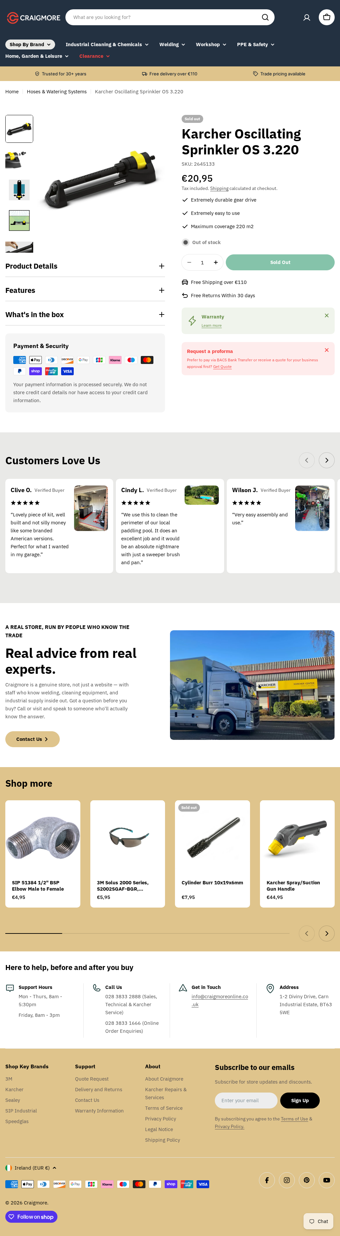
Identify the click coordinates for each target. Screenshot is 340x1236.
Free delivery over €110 (173, 73)
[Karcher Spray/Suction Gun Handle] (297, 837)
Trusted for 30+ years (64, 73)
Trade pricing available (282, 73)
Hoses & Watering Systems (57, 91)
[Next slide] (327, 460)
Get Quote (222, 366)
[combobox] (170, 17)
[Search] (265, 17)
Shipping (219, 188)
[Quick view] (71, 815)
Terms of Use (294, 1119)
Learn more (212, 325)
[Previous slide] (307, 460)
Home (12, 91)
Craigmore (35, 1202)
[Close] (326, 315)
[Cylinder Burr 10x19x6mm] (212, 837)
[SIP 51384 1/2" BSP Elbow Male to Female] (42, 837)
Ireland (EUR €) (32, 1168)
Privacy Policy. (229, 1126)
